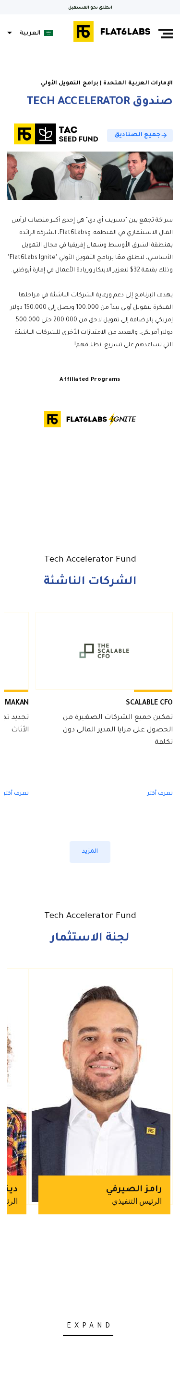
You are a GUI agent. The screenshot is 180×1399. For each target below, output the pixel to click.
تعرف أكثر (160, 794)
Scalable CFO (149, 703)
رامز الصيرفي (134, 1190)
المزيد (90, 851)
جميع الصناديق (141, 135)
